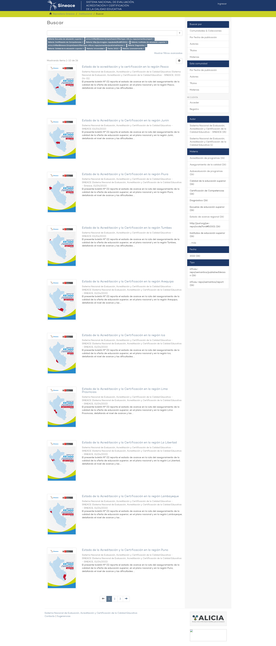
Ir (179, 33)
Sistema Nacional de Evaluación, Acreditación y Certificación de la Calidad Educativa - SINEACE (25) (208, 129)
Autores (194, 44)
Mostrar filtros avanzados (168, 53)
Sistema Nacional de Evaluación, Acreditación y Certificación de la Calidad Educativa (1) (208, 142)
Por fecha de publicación (203, 37)
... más (193, 242)
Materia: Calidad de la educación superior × (66, 48)
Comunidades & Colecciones (206, 30)
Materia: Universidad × (96, 48)
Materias (194, 57)
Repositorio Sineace (64, 14)
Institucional (85, 14)
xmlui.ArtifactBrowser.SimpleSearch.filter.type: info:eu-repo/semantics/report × (120, 39)
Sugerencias (63, 616)
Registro (194, 109)
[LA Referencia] (208, 635)
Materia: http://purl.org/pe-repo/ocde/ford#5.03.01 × (107, 42)
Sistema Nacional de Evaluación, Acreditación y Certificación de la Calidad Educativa (91, 613)
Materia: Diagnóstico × (137, 45)
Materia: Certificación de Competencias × (65, 42)
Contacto (50, 616)
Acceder (194, 102)
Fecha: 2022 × (114, 48)
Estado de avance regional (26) (207, 216)
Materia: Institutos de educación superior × (149, 42)
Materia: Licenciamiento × (133, 48)
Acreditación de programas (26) (207, 158)
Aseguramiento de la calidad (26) (208, 164)
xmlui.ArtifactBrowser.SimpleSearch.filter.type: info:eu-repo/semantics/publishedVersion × (86, 45)
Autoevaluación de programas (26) (206, 173)
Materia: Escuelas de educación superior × (65, 39)
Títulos (193, 50)
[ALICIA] (208, 618)
